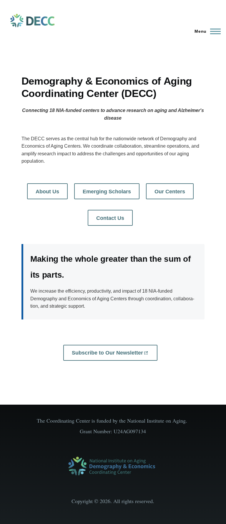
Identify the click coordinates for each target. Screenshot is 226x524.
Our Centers (169, 192)
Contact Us (110, 218)
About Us (47, 192)
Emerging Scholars (107, 192)
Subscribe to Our (107, 353)
